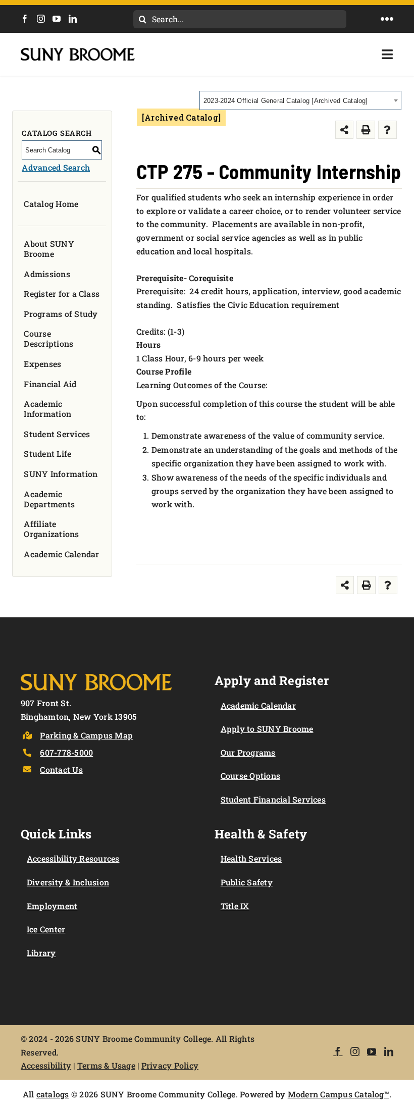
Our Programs (248, 752)
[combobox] (300, 100)
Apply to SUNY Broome (267, 728)
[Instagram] (41, 19)
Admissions (47, 274)
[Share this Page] (344, 130)
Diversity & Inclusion (68, 882)
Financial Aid (50, 384)
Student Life (47, 453)
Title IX (235, 906)
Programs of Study (60, 313)
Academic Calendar (61, 554)
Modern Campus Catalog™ (338, 1094)
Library (41, 952)
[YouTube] (57, 19)
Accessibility (46, 1065)
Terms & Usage (106, 1065)
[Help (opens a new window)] (387, 130)
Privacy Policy (169, 1065)
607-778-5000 (66, 752)
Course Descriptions (48, 338)
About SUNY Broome (49, 248)
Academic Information (47, 408)
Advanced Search (56, 167)
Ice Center (46, 929)
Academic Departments (49, 499)
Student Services (57, 434)
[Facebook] (25, 19)
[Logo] (96, 671)
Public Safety (247, 882)
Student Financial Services (273, 799)
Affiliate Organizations (51, 528)
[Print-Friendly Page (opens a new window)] (365, 130)
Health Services (251, 858)
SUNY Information (60, 473)
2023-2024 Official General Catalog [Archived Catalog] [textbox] (285, 100)
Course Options (250, 775)
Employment (52, 906)
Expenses (42, 363)
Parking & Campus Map (86, 735)
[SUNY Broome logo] (78, 51)
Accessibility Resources (73, 858)
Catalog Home (51, 203)
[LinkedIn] (73, 19)
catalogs (52, 1094)
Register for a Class (61, 293)
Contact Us (61, 769)
